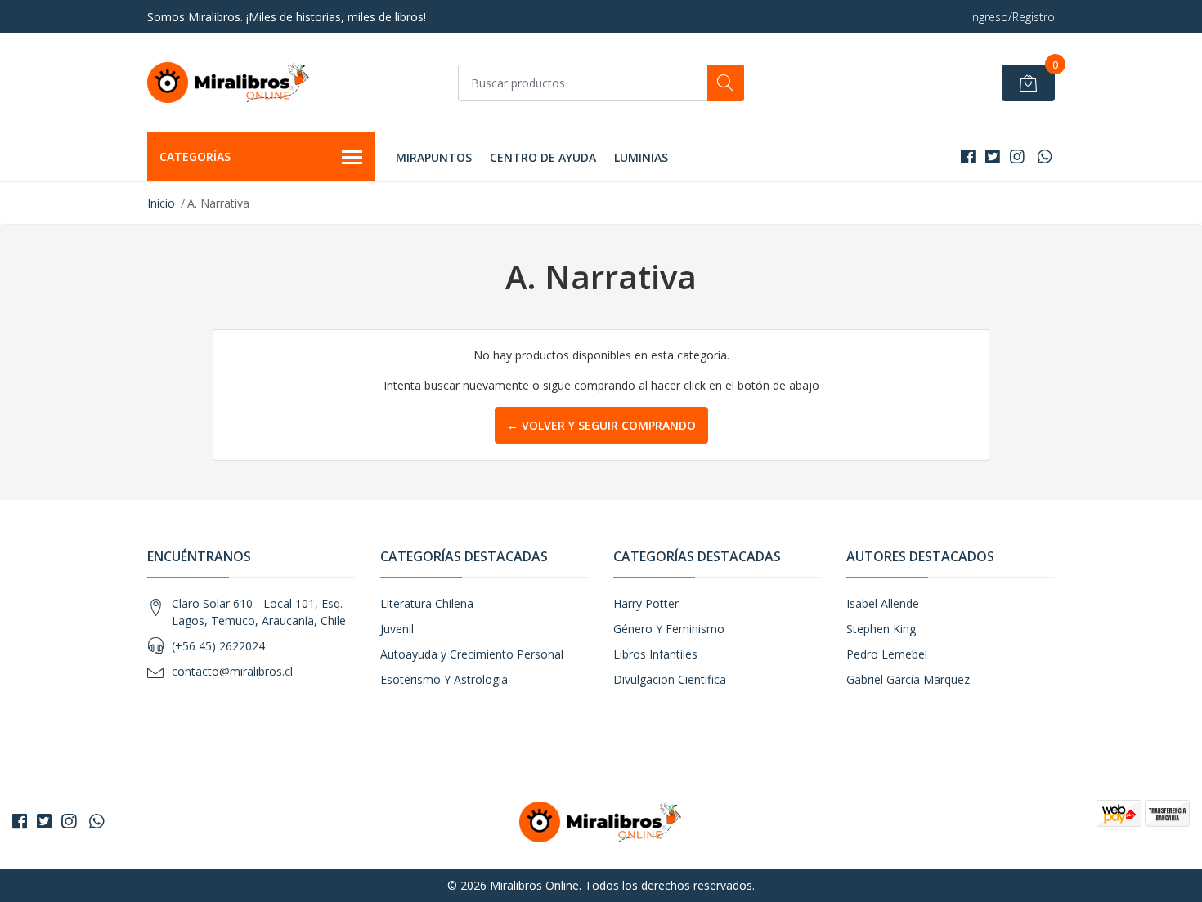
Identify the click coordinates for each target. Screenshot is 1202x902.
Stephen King (881, 628)
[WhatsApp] (1044, 156)
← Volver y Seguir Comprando (601, 425)
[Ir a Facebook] (968, 156)
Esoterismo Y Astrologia (444, 679)
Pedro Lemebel (886, 654)
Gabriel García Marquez (908, 679)
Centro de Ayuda (543, 157)
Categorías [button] (195, 156)
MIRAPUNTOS (434, 157)
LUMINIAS (641, 157)
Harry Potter (646, 603)
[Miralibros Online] (229, 82)
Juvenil (397, 628)
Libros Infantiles (655, 654)
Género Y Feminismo (668, 628)
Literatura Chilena (426, 603)
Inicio (161, 203)
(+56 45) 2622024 (218, 646)
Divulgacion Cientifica (669, 679)
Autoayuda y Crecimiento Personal (471, 654)
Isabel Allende (882, 603)
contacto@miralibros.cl (232, 671)
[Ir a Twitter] (992, 156)
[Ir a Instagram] (1017, 156)
